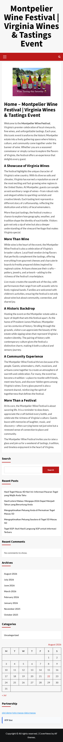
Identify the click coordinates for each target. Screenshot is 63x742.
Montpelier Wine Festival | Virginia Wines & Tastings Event (31, 26)
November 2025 (12, 609)
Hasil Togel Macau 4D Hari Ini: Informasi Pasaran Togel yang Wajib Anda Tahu (31, 493)
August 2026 (10, 573)
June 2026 (9, 585)
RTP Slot (8, 720)
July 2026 (9, 579)
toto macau (18, 712)
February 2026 (11, 597)
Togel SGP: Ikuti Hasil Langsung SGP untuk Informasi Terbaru (30, 530)
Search (6, 459)
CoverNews (45, 733)
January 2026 (11, 603)
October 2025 (11, 614)
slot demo (7, 712)
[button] (5, 56)
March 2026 (10, 591)
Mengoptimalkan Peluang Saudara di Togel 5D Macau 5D (30, 521)
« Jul (4, 695)
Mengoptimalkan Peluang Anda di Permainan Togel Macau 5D (29, 512)
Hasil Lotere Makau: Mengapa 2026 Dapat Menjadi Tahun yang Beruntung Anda (29, 503)
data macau (30, 712)
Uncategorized (11, 635)
